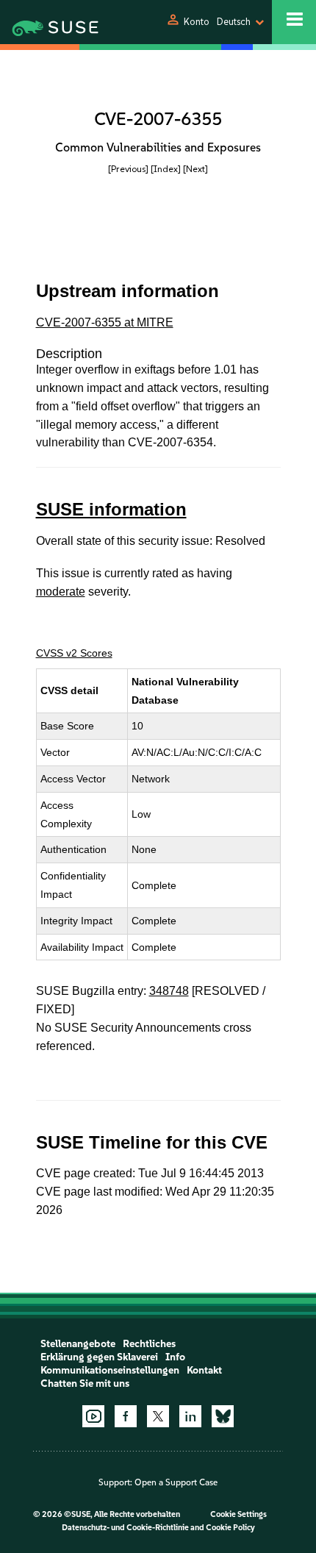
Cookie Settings (238, 1514)
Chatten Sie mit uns (84, 1383)
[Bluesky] (223, 1416)
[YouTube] (93, 1416)
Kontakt (204, 1370)
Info (175, 1357)
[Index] (166, 168)
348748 (169, 991)
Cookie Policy (230, 1527)
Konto (196, 21)
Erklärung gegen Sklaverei (99, 1357)
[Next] (195, 168)
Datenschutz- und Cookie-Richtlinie (125, 1527)
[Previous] (128, 168)
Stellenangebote (77, 1344)
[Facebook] (126, 1416)
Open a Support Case (176, 1482)
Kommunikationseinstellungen (109, 1370)
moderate (60, 591)
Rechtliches (149, 1344)
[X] (158, 1416)
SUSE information (111, 509)
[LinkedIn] (190, 1416)
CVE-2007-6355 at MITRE (104, 322)
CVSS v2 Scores (74, 653)
